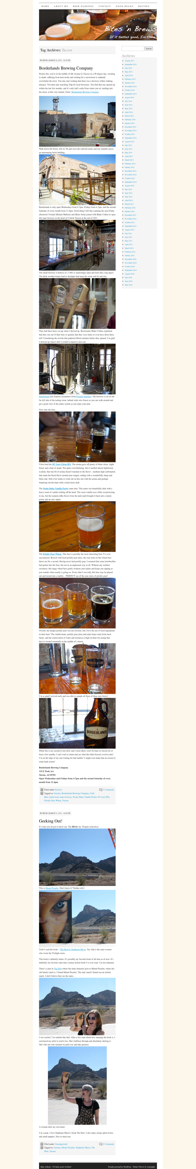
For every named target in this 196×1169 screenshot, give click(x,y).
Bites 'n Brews (46, 1166)
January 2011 (130, 255)
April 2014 (129, 112)
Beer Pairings (83, 6)
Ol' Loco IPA (103, 796)
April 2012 (129, 200)
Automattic (151, 1166)
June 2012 (128, 193)
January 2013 (130, 167)
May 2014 (128, 108)
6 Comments (108, 1144)
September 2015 (131, 64)
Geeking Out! (50, 821)
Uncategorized (61, 1144)
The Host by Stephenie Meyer (73, 949)
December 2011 (130, 215)
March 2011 (129, 248)
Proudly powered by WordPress (119, 1166)
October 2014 (130, 90)
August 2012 (129, 185)
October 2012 (130, 178)
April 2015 (129, 75)
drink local (54, 796)
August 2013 (129, 141)
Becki (45, 60)
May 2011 (128, 240)
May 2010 (128, 285)
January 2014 (130, 123)
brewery (58, 789)
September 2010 (131, 270)
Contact (105, 6)
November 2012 (131, 174)
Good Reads (125, 6)
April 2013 (129, 156)
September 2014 (131, 93)
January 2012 (130, 211)
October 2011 (130, 222)
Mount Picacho (51, 888)
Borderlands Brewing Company (66, 68)
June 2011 (128, 237)
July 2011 (128, 233)
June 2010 (128, 281)
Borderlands (44, 396)
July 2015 (128, 68)
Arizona (56, 793)
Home (45, 6)
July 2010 (128, 277)
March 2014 (129, 116)
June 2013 (128, 149)
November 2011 (131, 218)
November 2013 (131, 130)
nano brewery (66, 796)
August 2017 (129, 60)
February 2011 (130, 251)
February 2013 (130, 163)
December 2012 (130, 171)
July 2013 (128, 145)
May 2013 (128, 152)
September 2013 (131, 138)
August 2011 (129, 229)
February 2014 (130, 119)
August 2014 (129, 97)
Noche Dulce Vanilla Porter (84, 796)
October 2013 (130, 134)
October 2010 (130, 266)
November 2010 (131, 262)
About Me (61, 6)
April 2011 (129, 244)
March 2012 (129, 204)
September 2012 (131, 182)
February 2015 (130, 79)
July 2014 (128, 101)
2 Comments (108, 789)
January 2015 (130, 82)
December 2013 (130, 127)
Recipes (144, 6)
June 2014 (128, 104)
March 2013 (129, 160)
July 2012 (128, 189)
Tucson (65, 800)
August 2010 (129, 274)
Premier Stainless (83, 396)
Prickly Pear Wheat (52, 800)
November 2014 (131, 86)
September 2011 (131, 226)
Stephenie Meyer (83, 1147)
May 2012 (128, 196)
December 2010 (130, 259)
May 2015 (128, 71)
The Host (58, 968)
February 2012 (130, 207)
